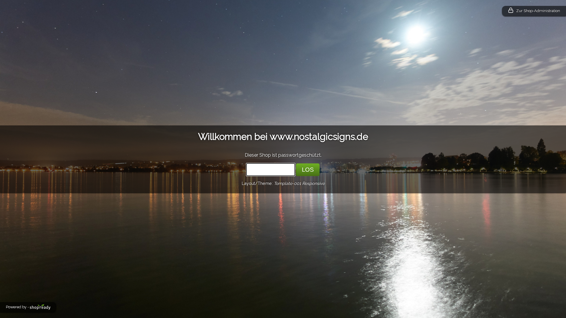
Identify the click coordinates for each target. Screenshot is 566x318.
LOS (308, 169)
